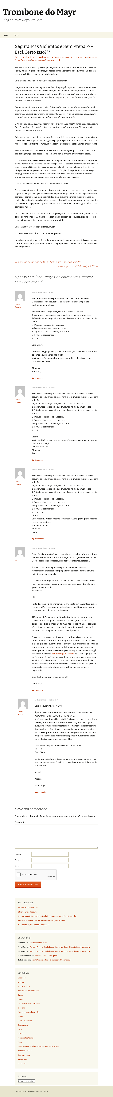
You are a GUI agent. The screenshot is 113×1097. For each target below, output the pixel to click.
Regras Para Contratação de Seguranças (70, 57)
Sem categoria (24, 1055)
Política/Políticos (25, 1050)
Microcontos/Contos (26, 1038)
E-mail (19, 860)
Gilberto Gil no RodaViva (27, 912)
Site (17, 866)
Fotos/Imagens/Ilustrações (29, 1012)
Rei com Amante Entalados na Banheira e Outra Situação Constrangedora (47, 916)
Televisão (21, 1063)
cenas (20, 999)
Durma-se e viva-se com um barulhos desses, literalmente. (42, 920)
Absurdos (45, 57)
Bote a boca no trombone (28, 990)
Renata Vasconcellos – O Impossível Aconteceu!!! (51, 960)
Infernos (21, 1033)
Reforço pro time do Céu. (28, 907)
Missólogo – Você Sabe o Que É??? (78, 266)
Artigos (21, 982)
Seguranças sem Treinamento (43, 60)
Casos (20, 995)
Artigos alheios (24, 986)
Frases (20, 1016)
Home (5, 35)
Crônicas (21, 1008)
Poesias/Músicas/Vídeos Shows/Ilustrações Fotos (38, 1046)
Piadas (20, 1042)
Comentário (21, 822)
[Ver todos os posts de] (59, 60)
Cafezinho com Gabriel (38, 942)
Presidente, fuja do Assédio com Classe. (34, 924)
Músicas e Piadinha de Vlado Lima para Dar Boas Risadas (48, 262)
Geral (20, 1029)
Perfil (16, 35)
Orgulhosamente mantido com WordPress (32, 1091)
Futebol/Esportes (25, 1020)
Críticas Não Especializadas (29, 1003)
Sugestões (22, 1059)
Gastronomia (23, 1025)
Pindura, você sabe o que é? (46, 955)
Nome (18, 854)
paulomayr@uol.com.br (63, 653)
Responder (39, 378)
